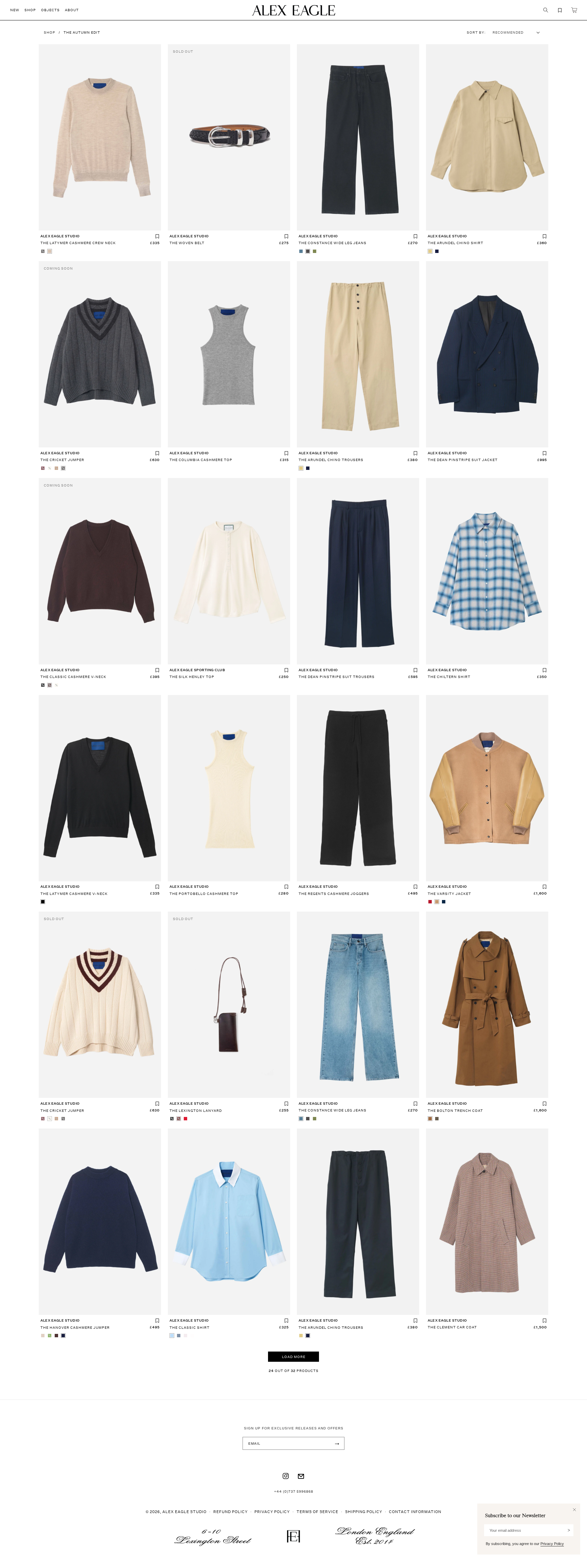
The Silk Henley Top (192, 676)
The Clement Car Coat (452, 1327)
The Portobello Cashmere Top (204, 893)
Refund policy (230, 1511)
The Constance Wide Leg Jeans (333, 242)
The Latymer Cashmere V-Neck (74, 893)
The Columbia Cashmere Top (201, 459)
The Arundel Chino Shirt (455, 242)
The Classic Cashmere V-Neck (73, 676)
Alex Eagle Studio (184, 1511)
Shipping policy (363, 1511)
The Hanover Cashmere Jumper (75, 1327)
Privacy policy (272, 1511)
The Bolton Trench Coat (455, 1110)
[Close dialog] (574, 1509)
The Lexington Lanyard (196, 1110)
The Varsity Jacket (449, 893)
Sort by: (476, 32)
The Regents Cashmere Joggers (334, 893)
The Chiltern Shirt (449, 676)
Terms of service (317, 1511)
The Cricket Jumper (62, 459)
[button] (17, 10)
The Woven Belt (187, 242)
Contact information (415, 1511)
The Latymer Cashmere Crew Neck (78, 242)
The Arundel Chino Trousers (331, 459)
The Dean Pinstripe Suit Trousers (337, 676)
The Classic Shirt (190, 1327)
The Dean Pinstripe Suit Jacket (463, 459)
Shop (49, 32)
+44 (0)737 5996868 (293, 1491)
